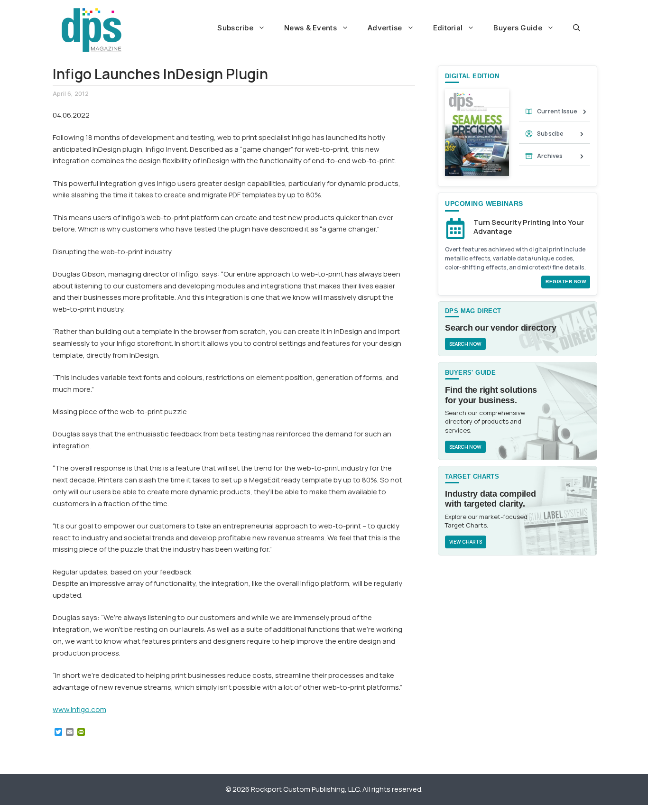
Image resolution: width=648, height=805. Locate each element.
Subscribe (235, 27)
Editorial (448, 27)
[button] (577, 28)
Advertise (385, 27)
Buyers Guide (517, 27)
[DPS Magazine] (91, 30)
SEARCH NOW (465, 344)
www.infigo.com (79, 709)
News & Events (310, 27)
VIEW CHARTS (465, 541)
